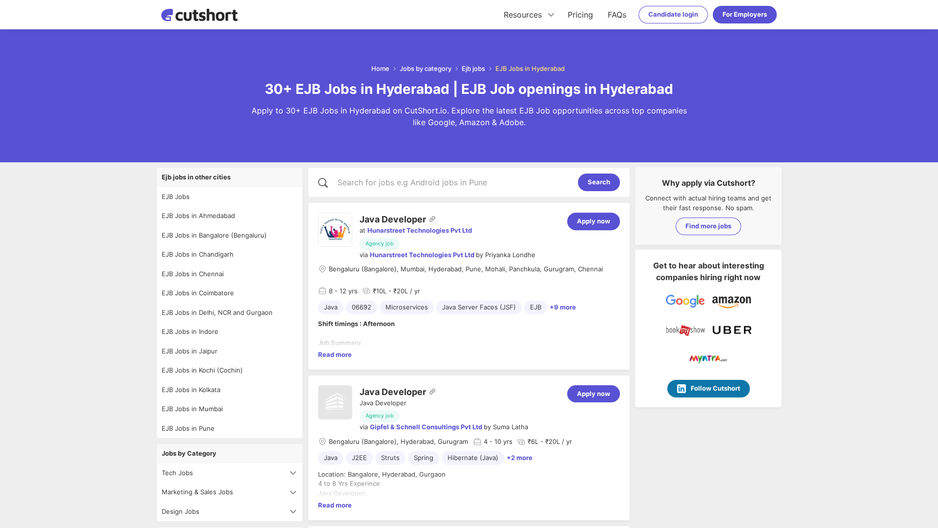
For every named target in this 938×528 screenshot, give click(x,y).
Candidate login (673, 14)
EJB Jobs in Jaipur (189, 351)
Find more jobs (708, 226)
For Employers (745, 14)
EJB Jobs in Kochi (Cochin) (202, 370)
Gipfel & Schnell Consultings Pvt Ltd (426, 427)
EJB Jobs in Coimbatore (198, 293)
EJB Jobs (176, 196)
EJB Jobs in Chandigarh (198, 254)
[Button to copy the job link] (432, 219)
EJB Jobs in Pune (188, 428)
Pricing (580, 15)
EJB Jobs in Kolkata (191, 390)
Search (599, 182)
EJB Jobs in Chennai (193, 274)
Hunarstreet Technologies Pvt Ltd (419, 230)
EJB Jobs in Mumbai (192, 409)
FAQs (617, 15)
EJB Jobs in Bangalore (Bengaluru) (214, 235)
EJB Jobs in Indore (190, 331)
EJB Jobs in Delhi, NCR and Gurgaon (217, 312)
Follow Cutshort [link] (715, 388)
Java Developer (393, 219)
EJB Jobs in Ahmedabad (198, 216)
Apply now (593, 221)
